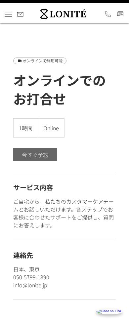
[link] (35, 154)
